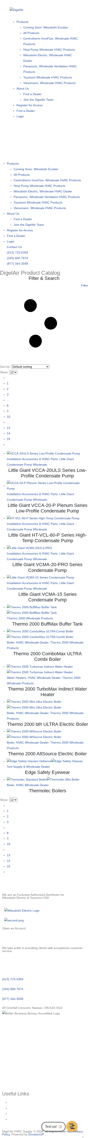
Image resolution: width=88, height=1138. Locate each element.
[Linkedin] (7, 964)
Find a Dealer (32, 94)
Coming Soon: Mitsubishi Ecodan (45, 27)
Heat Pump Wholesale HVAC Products (49, 49)
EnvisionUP (36, 1134)
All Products (31, 33)
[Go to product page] (47, 453)
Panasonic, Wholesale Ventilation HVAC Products (50, 69)
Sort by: (5, 366)
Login (20, 116)
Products (22, 22)
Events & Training (21, 1108)
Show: (4, 372)
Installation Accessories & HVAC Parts (32, 459)
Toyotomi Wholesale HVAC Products (47, 77)
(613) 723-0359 (17, 252)
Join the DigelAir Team (38, 99)
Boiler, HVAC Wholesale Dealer (27, 642)
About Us (22, 88)
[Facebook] (19, 964)
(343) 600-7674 (17, 258)
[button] (44, 323)
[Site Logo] (16, 10)
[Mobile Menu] (13, 150)
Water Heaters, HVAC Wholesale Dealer (33, 677)
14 (8, 433)
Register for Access (29, 105)
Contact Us (14, 247)
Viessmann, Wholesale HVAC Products (49, 83)
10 (8, 416)
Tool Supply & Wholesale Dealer (28, 766)
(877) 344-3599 (17, 263)
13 (8, 428)
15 (8, 439)
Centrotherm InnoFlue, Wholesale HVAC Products (50, 41)
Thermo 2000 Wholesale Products (30, 618)
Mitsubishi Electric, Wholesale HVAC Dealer (47, 57)
